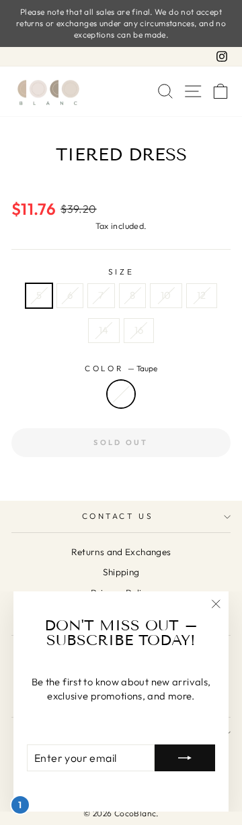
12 (201, 295)
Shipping (121, 572)
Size (121, 271)
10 (166, 295)
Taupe (121, 394)
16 (139, 330)
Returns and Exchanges (121, 552)
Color (121, 368)
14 (104, 330)
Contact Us (117, 516)
